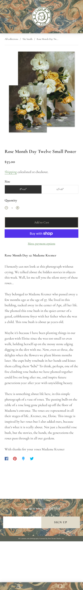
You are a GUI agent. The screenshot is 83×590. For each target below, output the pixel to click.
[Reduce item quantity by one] (6, 208)
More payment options (41, 243)
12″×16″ (60, 189)
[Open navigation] (9, 20)
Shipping (11, 172)
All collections (11, 39)
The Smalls (27, 39)
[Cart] (74, 20)
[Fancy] (23, 458)
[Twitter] (32, 458)
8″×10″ (23, 189)
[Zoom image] (41, 93)
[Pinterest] (15, 458)
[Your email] (22, 522)
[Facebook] (6, 458)
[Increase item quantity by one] (17, 208)
